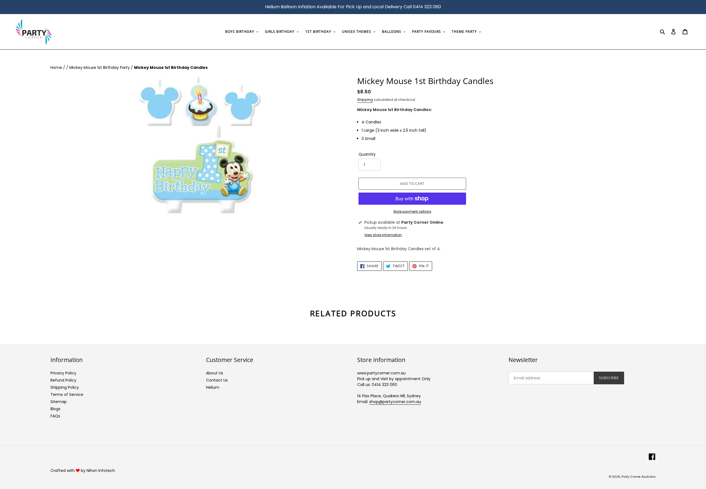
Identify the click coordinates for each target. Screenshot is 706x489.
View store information (383, 235)
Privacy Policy (63, 373)
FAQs (55, 416)
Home (56, 67)
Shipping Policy (64, 387)
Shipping (365, 99)
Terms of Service (66, 394)
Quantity (367, 154)
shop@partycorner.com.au (395, 401)
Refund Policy (63, 380)
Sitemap (58, 401)
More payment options (412, 211)
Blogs (55, 409)
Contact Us (217, 380)
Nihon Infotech (101, 470)
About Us (214, 373)
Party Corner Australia (639, 476)
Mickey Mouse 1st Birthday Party (100, 67)
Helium (212, 387)
